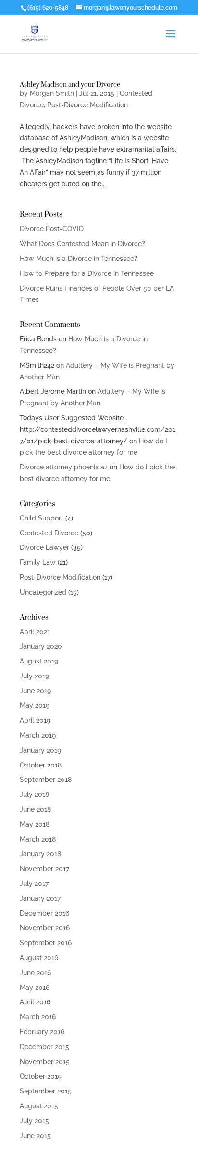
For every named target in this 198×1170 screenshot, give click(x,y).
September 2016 (46, 943)
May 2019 (35, 705)
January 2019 (40, 750)
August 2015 (39, 1106)
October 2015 (41, 1076)
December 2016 (44, 913)
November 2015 (45, 1062)
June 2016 (35, 972)
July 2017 (34, 883)
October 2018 (41, 765)
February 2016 (42, 1032)
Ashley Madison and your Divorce (70, 84)
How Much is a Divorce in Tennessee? (78, 258)
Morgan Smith (52, 93)
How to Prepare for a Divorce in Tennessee (87, 273)
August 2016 (39, 958)
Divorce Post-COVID (52, 229)
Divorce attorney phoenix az (64, 467)
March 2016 (38, 1017)
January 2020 (41, 646)
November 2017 (44, 868)
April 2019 (35, 720)
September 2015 (46, 1091)
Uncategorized (43, 592)
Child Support (41, 518)
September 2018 (46, 779)
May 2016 (35, 987)
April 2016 (35, 1002)
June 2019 (35, 691)
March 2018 (38, 839)
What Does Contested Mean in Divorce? (82, 243)
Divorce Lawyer (44, 547)
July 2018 (34, 794)
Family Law (38, 562)
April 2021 (35, 632)
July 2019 (34, 676)
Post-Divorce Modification (87, 105)
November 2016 (45, 928)
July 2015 (34, 1121)
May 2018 (35, 824)
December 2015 (44, 1047)
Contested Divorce (49, 533)
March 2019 (38, 735)
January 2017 (40, 898)
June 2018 (35, 809)
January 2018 (40, 854)
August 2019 (39, 661)
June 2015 (35, 1136)
